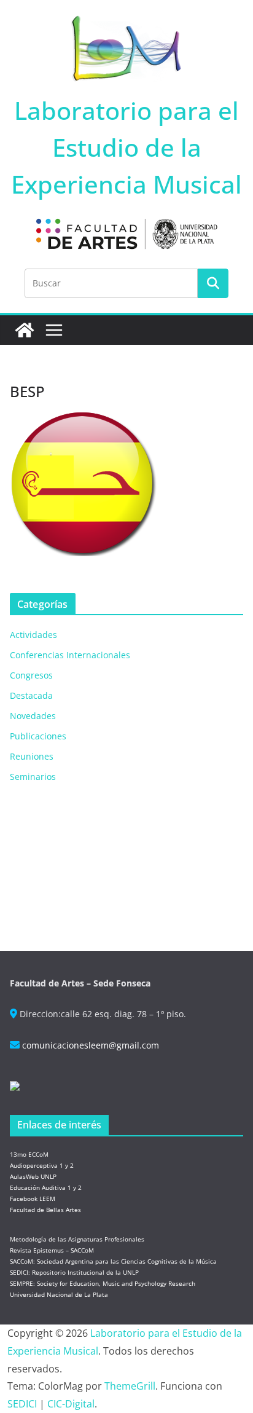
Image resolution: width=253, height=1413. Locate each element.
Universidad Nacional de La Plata (59, 1294)
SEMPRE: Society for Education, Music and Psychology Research (102, 1283)
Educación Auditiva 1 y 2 (46, 1187)
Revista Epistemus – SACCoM (52, 1250)
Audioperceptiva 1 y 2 (42, 1165)
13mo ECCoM (29, 1154)
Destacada (31, 695)
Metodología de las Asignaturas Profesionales (77, 1239)
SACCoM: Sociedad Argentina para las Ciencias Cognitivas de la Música (113, 1261)
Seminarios (33, 776)
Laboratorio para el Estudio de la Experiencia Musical (126, 147)
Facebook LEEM (32, 1198)
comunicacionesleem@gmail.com (90, 1045)
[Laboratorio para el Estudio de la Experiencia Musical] (24, 330)
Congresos (31, 675)
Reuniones (31, 756)
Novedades (33, 716)
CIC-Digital (71, 1404)
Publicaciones (38, 736)
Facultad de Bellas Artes (45, 1209)
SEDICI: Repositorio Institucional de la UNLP (74, 1272)
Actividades (33, 634)
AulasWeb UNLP (33, 1176)
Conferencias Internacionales (70, 655)
